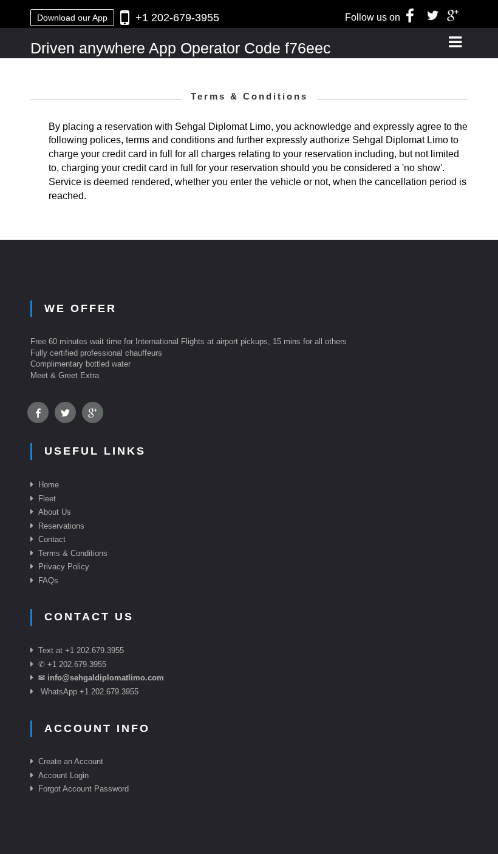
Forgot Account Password (83, 788)
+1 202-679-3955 (177, 18)
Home (48, 484)
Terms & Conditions (72, 553)
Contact (52, 539)
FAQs (48, 580)
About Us (54, 512)
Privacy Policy (63, 566)
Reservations (61, 525)
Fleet (47, 498)
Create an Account (70, 761)
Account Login (63, 775)
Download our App (72, 17)
